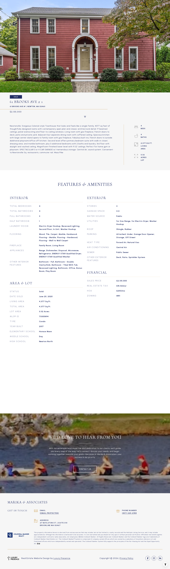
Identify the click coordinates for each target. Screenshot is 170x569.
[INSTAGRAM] (154, 558)
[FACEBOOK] (147, 558)
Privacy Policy (126, 558)
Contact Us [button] (85, 469)
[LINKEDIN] (160, 558)
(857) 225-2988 (129, 513)
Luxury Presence (61, 558)
